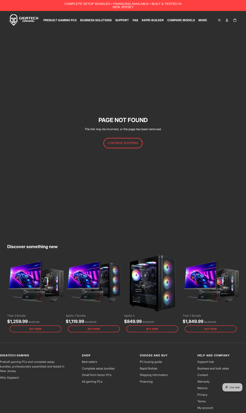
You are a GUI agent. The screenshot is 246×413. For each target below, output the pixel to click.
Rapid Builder (149, 368)
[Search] (219, 20)
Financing (146, 381)
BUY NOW (35, 328)
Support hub (205, 362)
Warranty (203, 381)
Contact (202, 375)
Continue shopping (123, 143)
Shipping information (154, 375)
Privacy (202, 394)
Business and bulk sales (213, 368)
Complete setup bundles (98, 368)
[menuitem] (203, 20)
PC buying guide (151, 362)
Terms (201, 401)
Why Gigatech (9, 377)
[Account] (227, 20)
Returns (202, 388)
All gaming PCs (92, 381)
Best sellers (89, 362)
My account (205, 408)
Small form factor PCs (96, 375)
